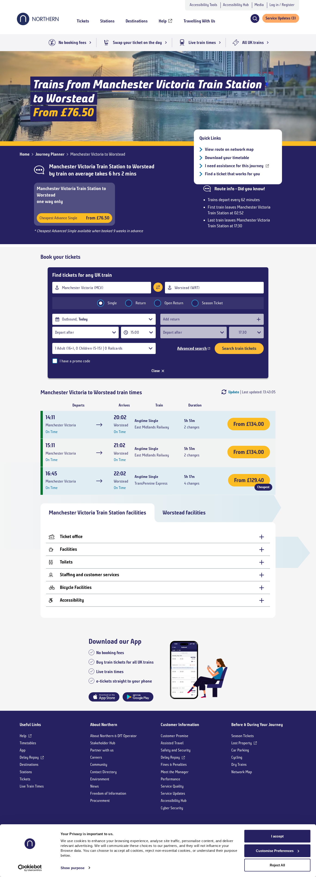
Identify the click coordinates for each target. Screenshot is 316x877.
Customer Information (180, 724)
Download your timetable (227, 157)
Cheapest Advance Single (74, 218)
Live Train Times (32, 786)
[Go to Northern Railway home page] (38, 23)
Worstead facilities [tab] (184, 512)
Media (259, 5)
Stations (26, 772)
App (22, 750)
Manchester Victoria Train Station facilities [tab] (97, 512)
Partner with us (102, 750)
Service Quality (172, 786)
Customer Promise (174, 736)
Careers (96, 757)
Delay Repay (29, 757)
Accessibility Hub (236, 5)
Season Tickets (242, 736)
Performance (170, 779)
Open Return (173, 303)
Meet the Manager (175, 772)
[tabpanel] (158, 570)
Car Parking (240, 750)
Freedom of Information (108, 793)
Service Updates (173, 793)
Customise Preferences (275, 851)
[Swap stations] (158, 287)
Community (98, 764)
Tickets (25, 779)
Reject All (277, 865)
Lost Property (241, 743)
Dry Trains (239, 764)
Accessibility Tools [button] (203, 5)
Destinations (29, 764)
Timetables (28, 743)
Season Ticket (212, 303)
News (94, 786)
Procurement (100, 800)
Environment (99, 779)
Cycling (236, 757)
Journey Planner (50, 154)
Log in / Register (282, 5)
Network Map (241, 772)
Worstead (143, 166)
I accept (277, 836)
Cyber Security (172, 808)
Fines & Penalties (174, 764)
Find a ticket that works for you (232, 173)
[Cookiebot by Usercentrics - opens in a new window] (30, 868)
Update (233, 392)
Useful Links (30, 724)
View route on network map (229, 149)
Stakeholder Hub (102, 743)
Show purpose (72, 868)
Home (25, 154)
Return (141, 303)
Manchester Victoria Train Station (87, 166)
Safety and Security (175, 750)
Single (112, 303)
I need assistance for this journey (234, 165)
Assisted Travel (172, 743)
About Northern (103, 724)
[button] (255, 18)
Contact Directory (103, 772)
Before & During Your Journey (257, 724)
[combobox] (101, 287)
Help (23, 736)
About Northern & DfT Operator (113, 736)
